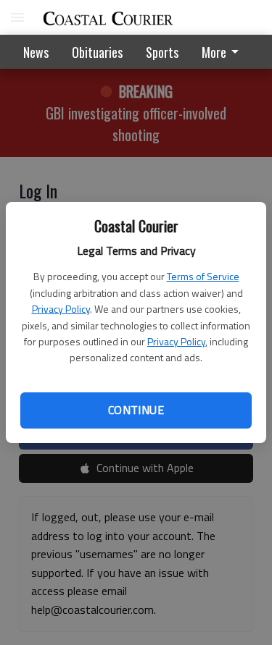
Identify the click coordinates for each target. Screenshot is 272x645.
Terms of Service (203, 276)
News (36, 52)
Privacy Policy (61, 308)
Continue (136, 409)
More (214, 52)
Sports (162, 52)
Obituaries (97, 52)
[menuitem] (224, 52)
